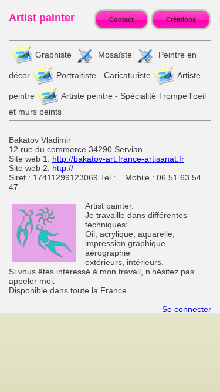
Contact (121, 19)
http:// (62, 168)
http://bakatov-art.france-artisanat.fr (118, 158)
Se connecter (186, 309)
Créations (181, 19)
